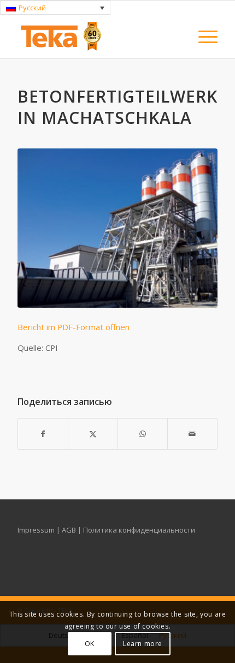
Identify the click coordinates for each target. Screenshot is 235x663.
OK (90, 643)
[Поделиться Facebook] (43, 434)
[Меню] (202, 36)
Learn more (142, 643)
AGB (70, 530)
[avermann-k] (117, 228)
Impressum (36, 530)
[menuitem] (202, 36)
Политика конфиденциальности (139, 530)
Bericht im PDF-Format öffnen (73, 326)
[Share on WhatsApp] (142, 434)
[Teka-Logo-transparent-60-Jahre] (97, 36)
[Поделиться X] (93, 434)
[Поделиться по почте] (192, 434)
